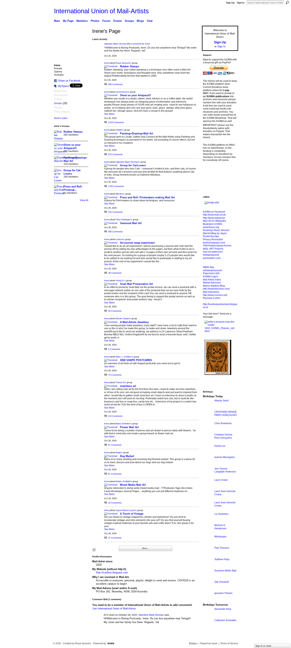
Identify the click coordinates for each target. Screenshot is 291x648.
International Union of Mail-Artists (101, 11)
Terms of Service (229, 643)
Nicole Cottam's (123, 318)
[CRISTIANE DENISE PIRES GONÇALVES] (207, 419)
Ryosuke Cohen (211, 298)
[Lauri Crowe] (207, 487)
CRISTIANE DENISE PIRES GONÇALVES (225, 413)
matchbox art (128, 386)
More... (145, 548)
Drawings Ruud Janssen (216, 230)
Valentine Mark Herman (115, 44)
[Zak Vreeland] (207, 589)
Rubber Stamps (73, 131)
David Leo (219, 446)
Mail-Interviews (211, 292)
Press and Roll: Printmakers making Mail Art (147, 197)
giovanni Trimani (223, 593)
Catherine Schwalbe (225, 620)
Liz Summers (221, 514)
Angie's (119, 452)
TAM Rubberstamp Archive (217, 245)
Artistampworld (211, 255)
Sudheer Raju (221, 559)
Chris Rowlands (223, 423)
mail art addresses (213, 251)
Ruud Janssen (83, 643)
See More (109, 114)
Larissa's (120, 239)
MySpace (63, 86)
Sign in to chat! (263, 646)
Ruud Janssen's (123, 63)
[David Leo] (207, 453)
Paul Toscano (221, 547)
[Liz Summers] (207, 521)
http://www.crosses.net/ (215, 295)
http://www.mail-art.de (214, 214)
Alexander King (222, 609)
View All (84, 200)
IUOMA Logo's (210, 276)
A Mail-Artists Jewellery (134, 322)
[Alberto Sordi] (207, 407)
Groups (58, 103)
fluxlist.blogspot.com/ (214, 242)
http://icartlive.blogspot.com (112, 572)
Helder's (120, 130)
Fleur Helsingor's (124, 219)
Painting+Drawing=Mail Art (136, 133)
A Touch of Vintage (131, 513)
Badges (193, 643)
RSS (94, 550)
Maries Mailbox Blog (214, 285)
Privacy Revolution (213, 239)
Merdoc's (120, 194)
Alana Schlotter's (124, 423)
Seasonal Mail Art (131, 223)
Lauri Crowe (221, 480)
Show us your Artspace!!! (135, 95)
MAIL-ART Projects (213, 248)
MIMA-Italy (208, 267)
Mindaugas (220, 536)
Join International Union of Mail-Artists (114, 608)
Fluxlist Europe (211, 236)
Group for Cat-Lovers (133, 165)
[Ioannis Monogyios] (207, 464)
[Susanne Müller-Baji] (207, 577)
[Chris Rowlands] (207, 430)
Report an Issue (208, 643)
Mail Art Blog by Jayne (215, 233)
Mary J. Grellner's (124, 356)
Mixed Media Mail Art (133, 484)
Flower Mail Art (129, 427)
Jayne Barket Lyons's (126, 510)
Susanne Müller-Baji (225, 570)
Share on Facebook (69, 80)
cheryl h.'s (121, 280)
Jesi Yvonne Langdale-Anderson (225, 470)
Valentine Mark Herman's (128, 162)
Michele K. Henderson (220, 527)
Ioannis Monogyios (224, 457)
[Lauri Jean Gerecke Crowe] (207, 498)
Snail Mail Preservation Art (136, 283)
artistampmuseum (212, 270)
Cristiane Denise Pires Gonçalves (223, 436)
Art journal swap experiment (137, 242)
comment (136, 44)
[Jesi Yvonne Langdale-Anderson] (207, 475)
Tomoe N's (121, 382)
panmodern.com (212, 258)
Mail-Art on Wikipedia (214, 220)
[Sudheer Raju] (207, 566)
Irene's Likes (61, 118)
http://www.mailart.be (214, 218)
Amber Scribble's (124, 481)
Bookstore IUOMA (212, 224)
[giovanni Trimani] (207, 600)
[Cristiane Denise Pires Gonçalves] (207, 441)
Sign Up (230, 2)
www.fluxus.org (211, 227)
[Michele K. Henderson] (207, 532)
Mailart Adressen (212, 282)
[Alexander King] (207, 616)
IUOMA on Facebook (214, 211)
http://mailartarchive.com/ (216, 288)
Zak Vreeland (221, 582)
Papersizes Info (211, 273)
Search (287, 2)
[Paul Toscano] (207, 555)
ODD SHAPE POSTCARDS (136, 360)
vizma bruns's (122, 92)
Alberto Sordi (221, 400)
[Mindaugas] (207, 543)
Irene (147, 44)
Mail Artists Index (212, 279)
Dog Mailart (127, 456)
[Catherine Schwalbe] (207, 627)
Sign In (240, 2)
